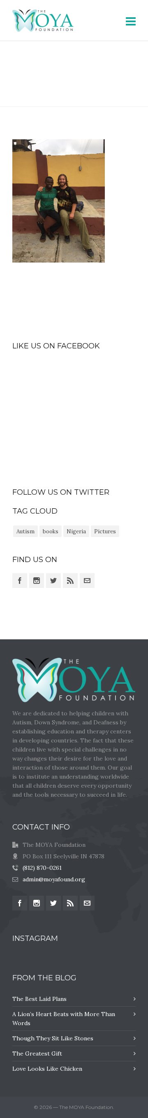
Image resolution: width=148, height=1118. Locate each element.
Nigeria (76, 531)
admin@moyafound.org (54, 879)
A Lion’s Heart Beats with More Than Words (63, 1018)
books (50, 531)
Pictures (105, 531)
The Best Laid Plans (39, 999)
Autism (25, 531)
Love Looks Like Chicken (47, 1068)
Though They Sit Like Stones (52, 1038)
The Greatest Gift (37, 1053)
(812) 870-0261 (42, 867)
